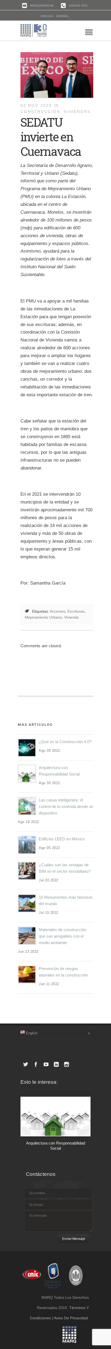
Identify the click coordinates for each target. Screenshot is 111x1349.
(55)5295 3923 (78, 5)
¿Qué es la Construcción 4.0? (65, 741)
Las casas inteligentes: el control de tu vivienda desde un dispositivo (66, 806)
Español (62, 16)
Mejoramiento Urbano (43, 617)
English (47, 16)
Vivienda (71, 617)
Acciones (57, 611)
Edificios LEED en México (62, 839)
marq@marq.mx (42, 5)
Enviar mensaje (73, 1238)
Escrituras (75, 611)
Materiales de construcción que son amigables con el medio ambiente (62, 936)
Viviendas (77, 111)
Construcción (40, 111)
